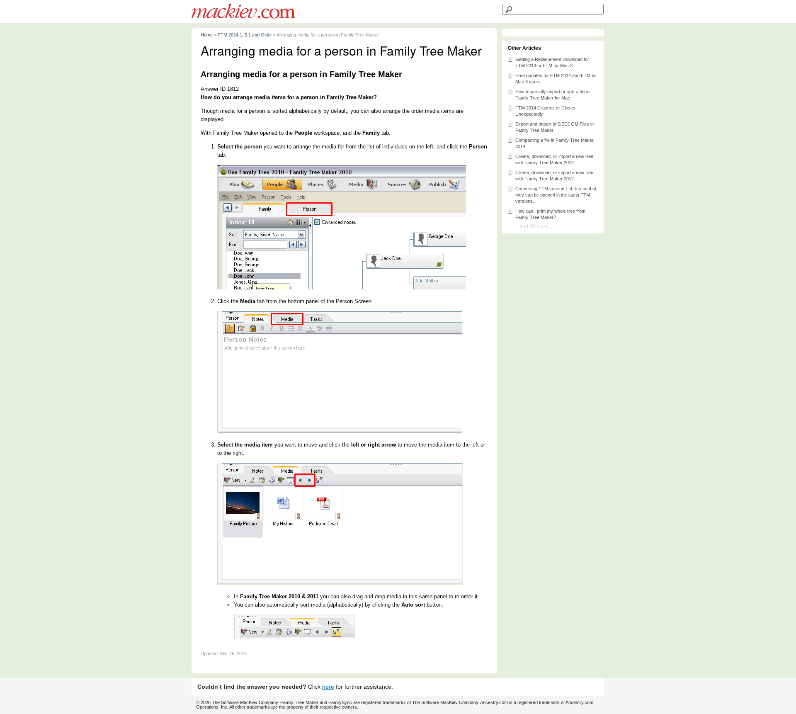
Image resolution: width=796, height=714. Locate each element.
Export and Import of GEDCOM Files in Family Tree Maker (554, 127)
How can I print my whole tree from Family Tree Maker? (550, 214)
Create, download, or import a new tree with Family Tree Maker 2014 (554, 159)
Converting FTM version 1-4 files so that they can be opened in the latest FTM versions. (555, 195)
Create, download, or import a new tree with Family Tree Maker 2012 (554, 175)
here (328, 687)
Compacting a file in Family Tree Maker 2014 (554, 143)
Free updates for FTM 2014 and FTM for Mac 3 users (556, 78)
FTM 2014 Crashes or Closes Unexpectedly (545, 111)
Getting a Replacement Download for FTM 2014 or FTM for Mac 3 (552, 62)
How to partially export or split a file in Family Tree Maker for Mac (552, 94)
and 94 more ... (536, 226)
